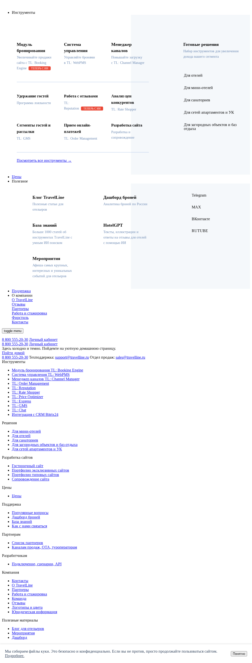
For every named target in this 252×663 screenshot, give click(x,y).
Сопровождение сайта (30, 479)
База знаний (22, 521)
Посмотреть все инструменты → (44, 160)
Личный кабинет (43, 339)
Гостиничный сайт (27, 466)
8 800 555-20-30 (15, 339)
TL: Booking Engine (47, 370)
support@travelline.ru (72, 357)
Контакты (20, 581)
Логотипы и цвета (27, 607)
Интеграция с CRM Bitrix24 (35, 414)
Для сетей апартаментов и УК (37, 449)
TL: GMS (19, 406)
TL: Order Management (30, 383)
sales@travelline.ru (130, 357)
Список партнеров (27, 543)
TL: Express (21, 401)
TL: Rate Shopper (26, 392)
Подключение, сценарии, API (37, 564)
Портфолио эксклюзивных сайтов (40, 470)
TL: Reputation (24, 388)
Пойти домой (13, 353)
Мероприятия (23, 633)
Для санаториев (25, 440)
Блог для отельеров (28, 628)
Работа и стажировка (29, 594)
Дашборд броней (26, 517)
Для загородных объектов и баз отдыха (45, 444)
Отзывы (18, 603)
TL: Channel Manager (45, 379)
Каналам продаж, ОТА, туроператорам (44, 547)
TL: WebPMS (41, 374)
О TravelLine (22, 585)
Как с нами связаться (29, 526)
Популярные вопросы (30, 513)
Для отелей (21, 436)
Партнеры (20, 590)
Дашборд (19, 637)
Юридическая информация (34, 612)
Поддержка (21, 291)
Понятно (239, 654)
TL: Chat (19, 410)
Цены (16, 177)
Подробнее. (14, 656)
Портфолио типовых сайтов (35, 475)
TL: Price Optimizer (27, 397)
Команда (19, 598)
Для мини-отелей (26, 431)
